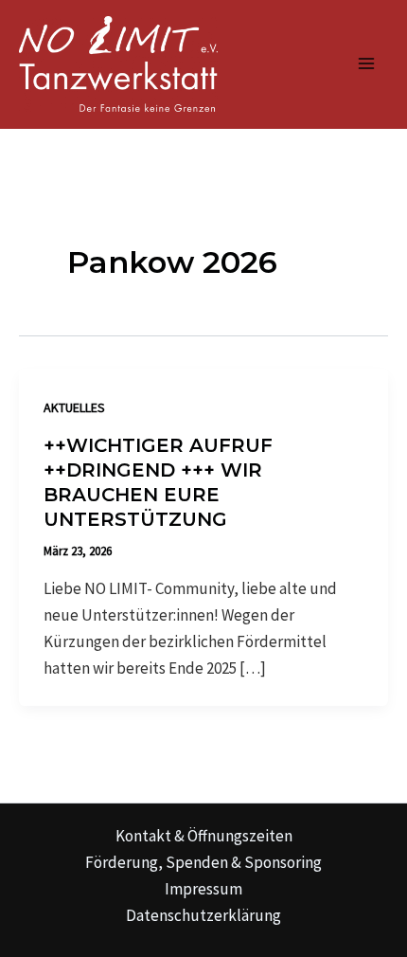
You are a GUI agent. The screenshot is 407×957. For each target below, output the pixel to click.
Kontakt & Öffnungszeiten (203, 835)
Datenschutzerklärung (203, 915)
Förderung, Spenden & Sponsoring (203, 862)
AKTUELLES (74, 407)
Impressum (203, 888)
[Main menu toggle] (367, 64)
